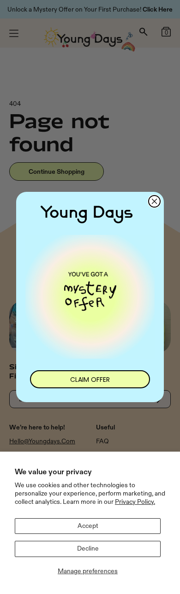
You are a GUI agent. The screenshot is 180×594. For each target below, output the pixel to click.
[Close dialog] (154, 201)
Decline (88, 548)
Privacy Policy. (135, 502)
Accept (88, 526)
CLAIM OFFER (90, 379)
